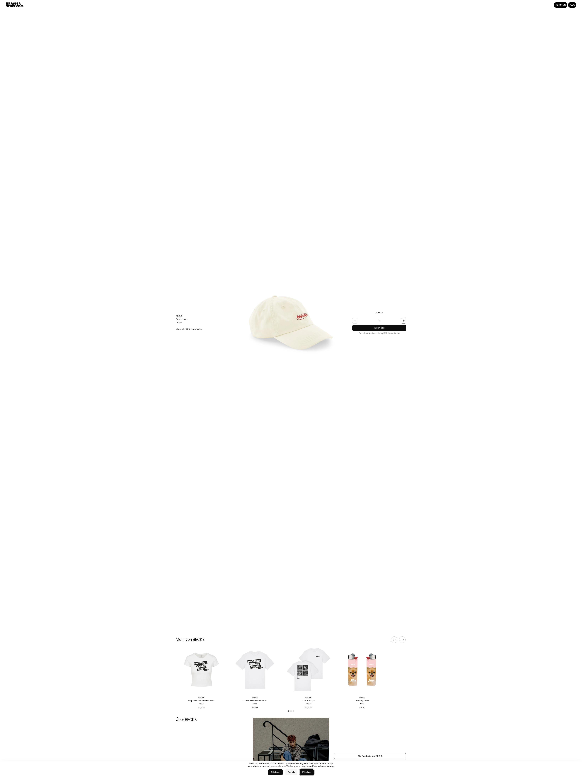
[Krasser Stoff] (15, 4)
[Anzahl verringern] (354, 321)
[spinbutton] (379, 321)
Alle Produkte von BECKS (370, 756)
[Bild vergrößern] (291, 322)
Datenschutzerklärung (323, 766)
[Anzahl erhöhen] (403, 321)
